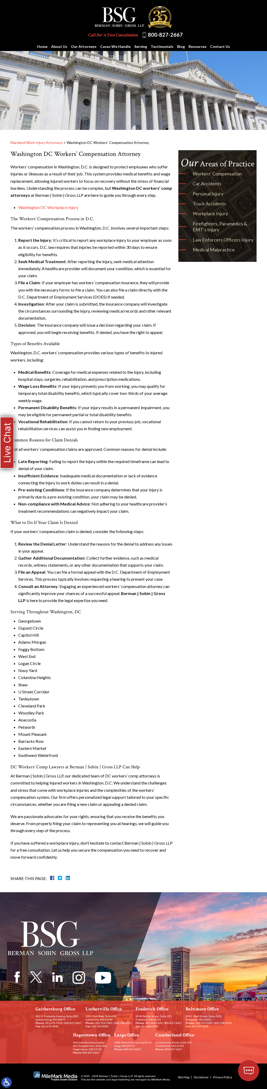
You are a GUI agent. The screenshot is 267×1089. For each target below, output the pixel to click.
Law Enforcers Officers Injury (223, 240)
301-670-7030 (53, 1022)
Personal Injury (208, 194)
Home (42, 46)
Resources (198, 46)
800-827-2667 (165, 34)
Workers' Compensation (217, 173)
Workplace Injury (210, 213)
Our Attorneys (83, 46)
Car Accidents (207, 183)
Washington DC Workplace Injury (48, 207)
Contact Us (220, 46)
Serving (140, 46)
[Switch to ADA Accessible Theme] (6, 1082)
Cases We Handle (115, 46)
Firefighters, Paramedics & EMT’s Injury (220, 226)
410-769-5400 (103, 1022)
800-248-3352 (123, 1022)
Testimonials (162, 46)
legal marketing (121, 1079)
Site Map (184, 1077)
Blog (181, 46)
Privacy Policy (222, 1077)
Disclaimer (201, 1077)
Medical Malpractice (214, 249)
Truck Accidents (209, 203)
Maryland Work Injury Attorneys (36, 142)
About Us (59, 46)
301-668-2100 (153, 1022)
